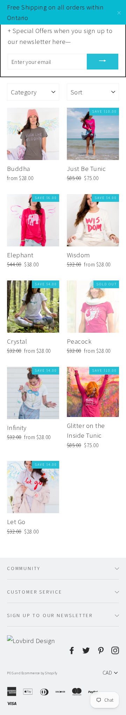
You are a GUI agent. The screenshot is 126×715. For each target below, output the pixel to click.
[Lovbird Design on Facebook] (72, 649)
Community (24, 568)
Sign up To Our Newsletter (50, 615)
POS (10, 673)
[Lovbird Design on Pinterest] (101, 649)
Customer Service (34, 592)
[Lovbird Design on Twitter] (86, 649)
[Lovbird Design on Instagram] (115, 649)
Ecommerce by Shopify (39, 673)
